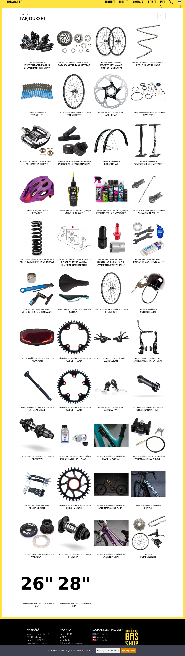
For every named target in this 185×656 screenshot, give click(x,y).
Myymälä (138, 2)
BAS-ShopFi (101, 640)
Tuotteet (110, 2)
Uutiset (151, 2)
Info (162, 2)
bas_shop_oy (101, 637)
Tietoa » (89, 650)
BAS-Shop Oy (101, 634)
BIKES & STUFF (14, 2)
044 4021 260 (38, 640)
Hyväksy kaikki (128, 650)
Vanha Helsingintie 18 (38, 634)
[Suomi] (181, 1)
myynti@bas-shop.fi (37, 642)
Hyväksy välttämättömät (108, 650)
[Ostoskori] (171, 2)
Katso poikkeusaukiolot (71, 642)
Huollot (123, 2)
